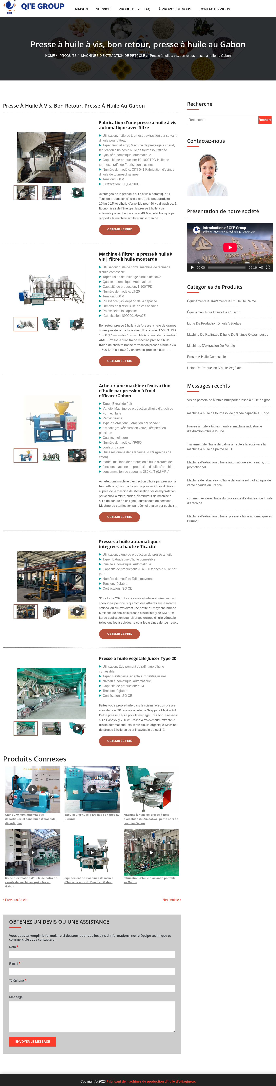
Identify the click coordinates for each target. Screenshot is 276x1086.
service (103, 9)
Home (50, 55)
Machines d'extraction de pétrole (113, 55)
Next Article (171, 900)
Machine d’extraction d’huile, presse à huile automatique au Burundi (229, 519)
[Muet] (261, 267)
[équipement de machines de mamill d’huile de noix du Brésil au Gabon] (92, 852)
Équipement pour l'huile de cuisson (213, 312)
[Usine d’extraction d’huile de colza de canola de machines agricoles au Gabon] (32, 852)
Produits (127, 9)
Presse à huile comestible (206, 356)
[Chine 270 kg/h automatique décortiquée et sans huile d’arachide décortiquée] (32, 789)
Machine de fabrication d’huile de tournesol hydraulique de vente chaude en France (229, 483)
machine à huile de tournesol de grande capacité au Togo (228, 413)
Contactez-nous (214, 9)
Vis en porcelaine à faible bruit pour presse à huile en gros (228, 400)
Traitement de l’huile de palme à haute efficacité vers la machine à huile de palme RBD (226, 447)
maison (81, 9)
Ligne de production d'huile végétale (214, 323)
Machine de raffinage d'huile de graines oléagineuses (227, 334)
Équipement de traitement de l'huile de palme (221, 301)
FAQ (147, 9)
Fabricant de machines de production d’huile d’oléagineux (151, 1081)
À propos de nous (174, 9)
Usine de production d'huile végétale (214, 368)
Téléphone (17, 980)
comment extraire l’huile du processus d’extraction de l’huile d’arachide (230, 501)
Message (16, 997)
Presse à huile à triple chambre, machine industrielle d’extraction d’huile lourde (224, 429)
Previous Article (15, 900)
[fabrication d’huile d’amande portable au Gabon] (151, 852)
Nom (13, 946)
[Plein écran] (268, 267)
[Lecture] (192, 267)
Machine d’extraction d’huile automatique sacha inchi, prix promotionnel (228, 465)
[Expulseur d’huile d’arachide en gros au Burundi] (92, 789)
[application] (230, 247)
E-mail (14, 963)
